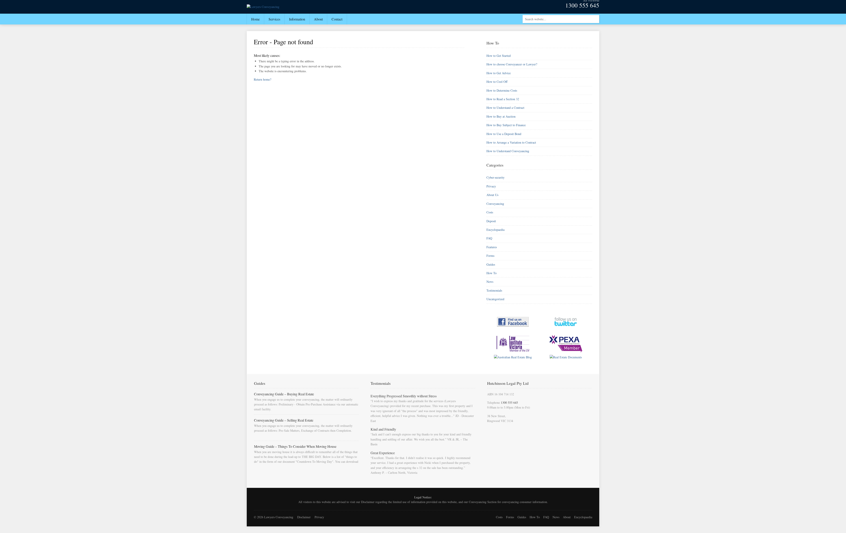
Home (255, 19)
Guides (490, 264)
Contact (337, 19)
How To (491, 273)
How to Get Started (498, 56)
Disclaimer (368, 502)
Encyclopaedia (495, 230)
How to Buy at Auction (501, 116)
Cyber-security (495, 177)
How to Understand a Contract (505, 107)
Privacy (491, 186)
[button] (595, 18)
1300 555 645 (582, 5)
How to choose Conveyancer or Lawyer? (511, 64)
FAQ (489, 238)
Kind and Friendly (383, 429)
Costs (489, 212)
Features (491, 247)
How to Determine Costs (501, 90)
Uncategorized (495, 299)
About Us (492, 195)
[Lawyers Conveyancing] (263, 7)
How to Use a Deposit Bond (503, 134)
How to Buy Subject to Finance (506, 125)
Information (297, 19)
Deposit (491, 221)
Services (274, 19)
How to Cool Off (496, 82)
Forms (490, 256)
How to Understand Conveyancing (507, 151)
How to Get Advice (498, 73)
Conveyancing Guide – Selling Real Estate (283, 420)
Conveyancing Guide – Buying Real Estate (284, 394)
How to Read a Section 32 (502, 99)
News (489, 281)
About (318, 19)
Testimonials (494, 290)
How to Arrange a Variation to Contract (511, 142)
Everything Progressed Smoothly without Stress (404, 396)
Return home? (262, 79)
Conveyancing (495, 204)
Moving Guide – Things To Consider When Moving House (295, 446)
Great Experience (383, 452)
